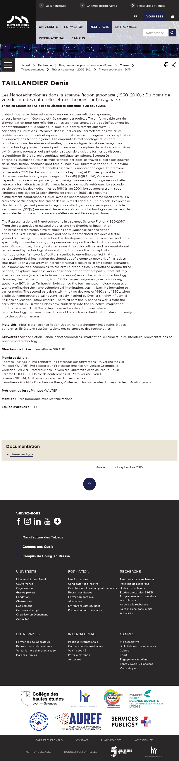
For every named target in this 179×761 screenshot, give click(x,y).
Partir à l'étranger (79, 654)
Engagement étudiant (134, 659)
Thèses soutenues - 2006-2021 (71, 69)
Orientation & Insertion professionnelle (93, 588)
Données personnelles (80, 752)
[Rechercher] (172, 32)
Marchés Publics (26, 654)
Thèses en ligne (21, 454)
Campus (78, 38)
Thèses (124, 65)
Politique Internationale (83, 641)
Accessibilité (143, 740)
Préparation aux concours (85, 610)
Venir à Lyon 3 (77, 650)
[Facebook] (18, 521)
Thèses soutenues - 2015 (115, 69)
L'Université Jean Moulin (31, 579)
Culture (124, 650)
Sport (123, 654)
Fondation (22, 596)
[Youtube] (47, 521)
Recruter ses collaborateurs (34, 646)
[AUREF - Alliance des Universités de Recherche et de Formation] (78, 722)
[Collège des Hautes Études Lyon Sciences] (42, 699)
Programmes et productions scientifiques (86, 65)
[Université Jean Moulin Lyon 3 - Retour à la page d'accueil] (18, 22)
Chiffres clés (24, 601)
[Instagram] (27, 521)
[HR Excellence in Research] (84, 699)
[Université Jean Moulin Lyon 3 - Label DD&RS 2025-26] (113, 699)
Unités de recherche (133, 588)
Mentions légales (38, 752)
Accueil (26, 65)
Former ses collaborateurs (33, 641)
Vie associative (129, 641)
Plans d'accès (111, 740)
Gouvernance (24, 583)
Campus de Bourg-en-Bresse (46, 556)
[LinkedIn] (37, 521)
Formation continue (81, 596)
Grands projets (25, 592)
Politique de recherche (134, 583)
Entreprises (126, 27)
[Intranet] (172, 16)
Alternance (75, 601)
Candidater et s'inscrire (83, 583)
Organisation (24, 588)
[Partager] (174, 65)
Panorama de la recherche (137, 579)
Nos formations (78, 579)
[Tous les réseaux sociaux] (57, 521)
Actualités (22, 618)
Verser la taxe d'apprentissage (36, 650)
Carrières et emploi (28, 610)
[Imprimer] (166, 65)
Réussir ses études (80, 592)
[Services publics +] (130, 722)
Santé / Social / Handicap (136, 663)
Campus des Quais (37, 546)
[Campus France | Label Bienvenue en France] (38, 722)
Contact (82, 740)
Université (48, 27)
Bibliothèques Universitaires (138, 646)
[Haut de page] (89, 484)
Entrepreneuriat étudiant (84, 605)
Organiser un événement (32, 614)
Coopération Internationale (85, 646)
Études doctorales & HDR (136, 592)
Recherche (99, 27)
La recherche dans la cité (136, 608)
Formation (74, 27)
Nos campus (24, 605)
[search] (158, 32)
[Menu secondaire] (8, 65)
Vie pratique (128, 668)
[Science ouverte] (146, 699)
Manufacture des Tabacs (42, 537)
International (52, 38)
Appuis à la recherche (134, 604)
